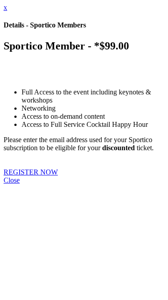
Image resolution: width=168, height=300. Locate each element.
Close (12, 180)
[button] (31, 172)
